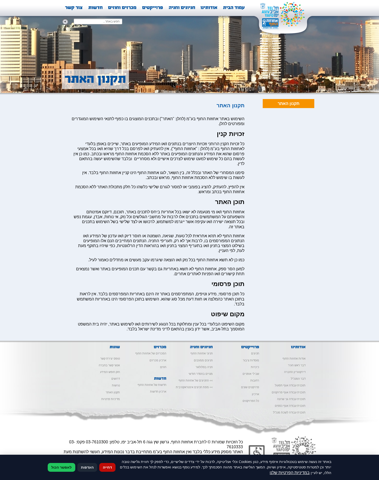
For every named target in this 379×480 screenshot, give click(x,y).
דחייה (107, 467)
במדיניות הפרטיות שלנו (290, 472)
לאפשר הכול (61, 467)
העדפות (87, 467)
